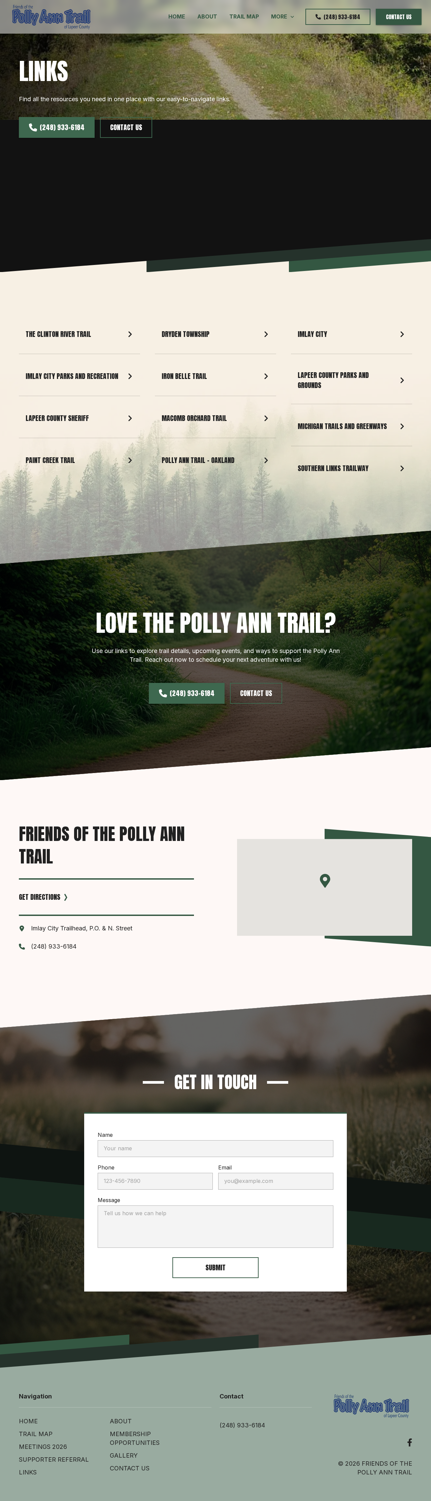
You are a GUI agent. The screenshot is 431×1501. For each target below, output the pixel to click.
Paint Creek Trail (50, 460)
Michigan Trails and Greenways (342, 426)
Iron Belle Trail (184, 376)
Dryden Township (185, 334)
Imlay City (312, 334)
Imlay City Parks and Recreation (72, 376)
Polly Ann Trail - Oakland (198, 460)
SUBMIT (215, 1267)
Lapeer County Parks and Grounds (334, 380)
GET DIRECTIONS (39, 897)
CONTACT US (398, 17)
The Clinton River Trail (58, 334)
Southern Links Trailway (333, 468)
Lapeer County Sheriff (57, 418)
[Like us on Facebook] (409, 1442)
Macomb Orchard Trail (194, 418)
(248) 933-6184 (342, 17)
